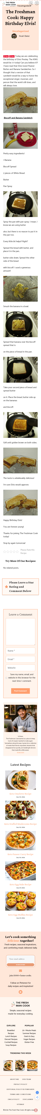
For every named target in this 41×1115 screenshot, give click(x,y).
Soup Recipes (11, 1045)
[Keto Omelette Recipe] (20, 780)
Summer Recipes (29, 1033)
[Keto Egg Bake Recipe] (20, 870)
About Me (14, 1079)
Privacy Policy (20, 1084)
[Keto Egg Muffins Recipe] (20, 901)
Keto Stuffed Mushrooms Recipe (20, 823)
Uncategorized (20, 31)
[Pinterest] (20, 992)
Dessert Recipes (11, 1039)
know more (20, 752)
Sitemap (20, 1104)
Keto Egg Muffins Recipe (20, 914)
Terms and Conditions (20, 1094)
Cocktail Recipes (10, 1042)
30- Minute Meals (29, 1030)
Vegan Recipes (29, 1039)
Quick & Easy (29, 1036)
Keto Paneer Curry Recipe (20, 854)
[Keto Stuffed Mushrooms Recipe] (20, 810)
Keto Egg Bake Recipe (20, 884)
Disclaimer (28, 1099)
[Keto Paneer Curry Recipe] (20, 840)
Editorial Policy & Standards (20, 1089)
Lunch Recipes (11, 1036)
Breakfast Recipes (11, 1032)
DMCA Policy (13, 1099)
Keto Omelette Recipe (20, 793)
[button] (29, 3)
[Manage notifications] (36, 1110)
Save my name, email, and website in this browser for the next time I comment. (21, 678)
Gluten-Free (29, 1042)
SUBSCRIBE (20, 964)
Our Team (26, 1079)
